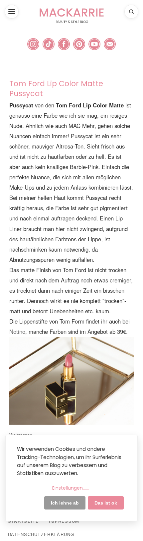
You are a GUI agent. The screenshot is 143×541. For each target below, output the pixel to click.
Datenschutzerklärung (41, 534)
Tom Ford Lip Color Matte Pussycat (56, 88)
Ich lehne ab (65, 503)
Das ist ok (105, 503)
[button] (12, 12)
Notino (17, 331)
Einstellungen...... (70, 488)
